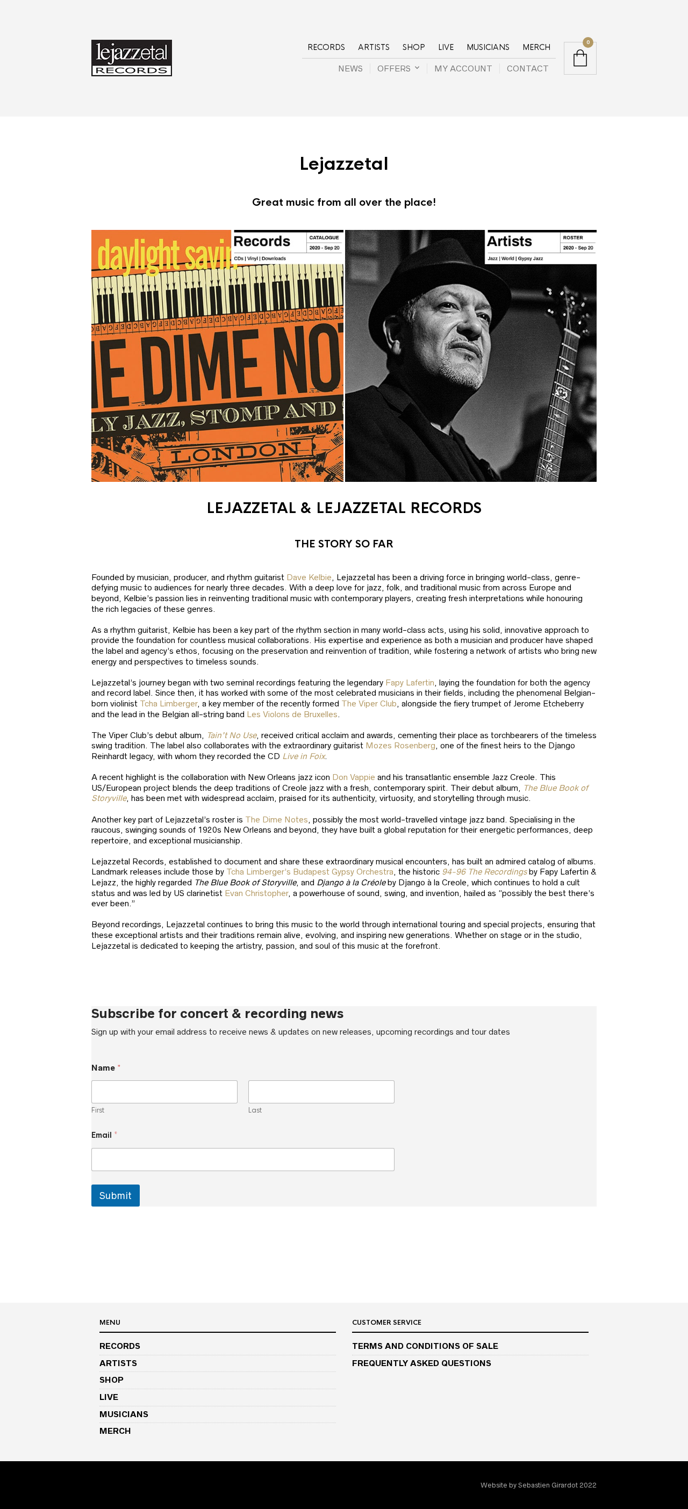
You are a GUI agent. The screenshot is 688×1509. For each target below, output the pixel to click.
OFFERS (394, 68)
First (97, 1110)
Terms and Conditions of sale (425, 1346)
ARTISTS (374, 47)
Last (255, 1110)
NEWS (350, 68)
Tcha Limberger (168, 703)
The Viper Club (369, 703)
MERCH (536, 47)
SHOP (414, 47)
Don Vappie (353, 777)
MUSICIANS (488, 47)
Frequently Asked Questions (421, 1363)
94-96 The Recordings (484, 871)
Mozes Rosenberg (400, 745)
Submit (115, 1195)
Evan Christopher (256, 893)
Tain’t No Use (231, 735)
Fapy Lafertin (409, 682)
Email (104, 1135)
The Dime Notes (276, 819)
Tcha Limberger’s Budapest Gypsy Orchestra (309, 871)
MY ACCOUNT (463, 68)
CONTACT (528, 68)
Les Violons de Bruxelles (292, 714)
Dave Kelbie (309, 577)
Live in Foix (303, 756)
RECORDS (326, 47)
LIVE (446, 47)
